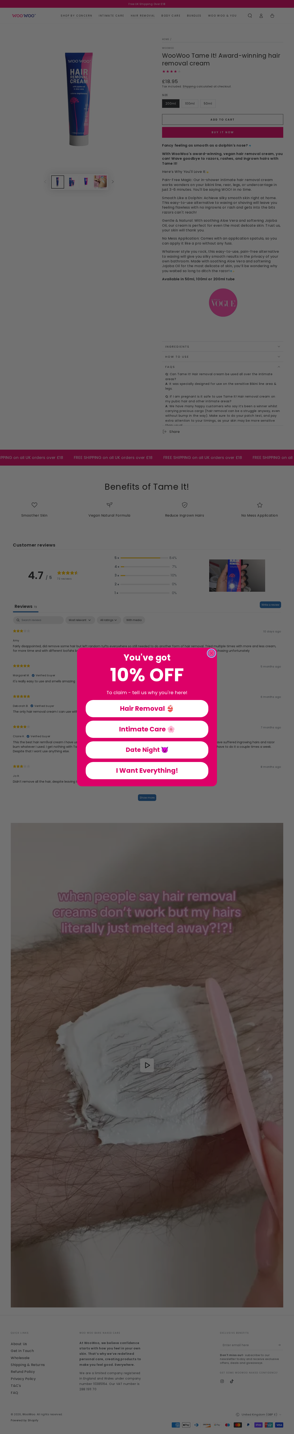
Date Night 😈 (147, 750)
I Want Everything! (147, 770)
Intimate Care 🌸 (147, 729)
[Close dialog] (211, 653)
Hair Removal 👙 (147, 708)
